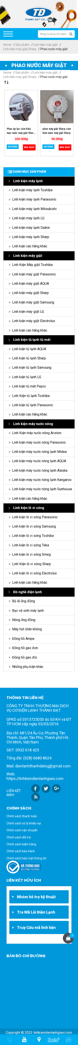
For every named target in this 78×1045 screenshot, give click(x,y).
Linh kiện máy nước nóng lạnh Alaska (39, 470)
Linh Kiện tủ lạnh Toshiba (31, 396)
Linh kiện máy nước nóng (33, 424)
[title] (24, 1040)
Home (7, 44)
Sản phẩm (22, 44)
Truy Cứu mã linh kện (36, 927)
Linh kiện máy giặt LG (28, 312)
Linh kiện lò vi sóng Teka (30, 545)
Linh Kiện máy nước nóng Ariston (36, 433)
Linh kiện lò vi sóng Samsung (34, 526)
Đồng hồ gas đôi (24, 657)
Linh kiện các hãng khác (29, 246)
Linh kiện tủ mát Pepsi (29, 386)
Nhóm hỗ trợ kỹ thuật (36, 897)
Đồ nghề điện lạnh (27, 592)
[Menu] (8, 34)
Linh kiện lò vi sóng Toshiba (33, 536)
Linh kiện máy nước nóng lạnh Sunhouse (42, 489)
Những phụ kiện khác (27, 667)
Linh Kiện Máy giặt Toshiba (32, 265)
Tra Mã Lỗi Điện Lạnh (36, 912)
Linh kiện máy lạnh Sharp (30, 237)
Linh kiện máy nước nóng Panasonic (39, 442)
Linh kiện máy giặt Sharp (19, 49)
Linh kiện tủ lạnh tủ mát (31, 340)
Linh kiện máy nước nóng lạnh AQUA (39, 461)
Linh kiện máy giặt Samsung (33, 302)
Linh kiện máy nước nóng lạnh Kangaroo (42, 480)
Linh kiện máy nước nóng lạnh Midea (39, 452)
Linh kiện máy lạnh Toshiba (32, 190)
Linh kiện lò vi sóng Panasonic (35, 517)
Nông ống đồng (23, 620)
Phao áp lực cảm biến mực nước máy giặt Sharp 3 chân (21, 133)
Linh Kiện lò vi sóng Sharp (31, 564)
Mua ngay (29, 147)
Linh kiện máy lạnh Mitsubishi (34, 209)
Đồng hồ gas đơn (25, 648)
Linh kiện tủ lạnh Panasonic (32, 405)
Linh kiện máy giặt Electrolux (33, 321)
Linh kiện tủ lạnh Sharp (29, 358)
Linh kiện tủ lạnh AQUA (29, 349)
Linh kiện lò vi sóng (28, 508)
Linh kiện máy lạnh (28, 181)
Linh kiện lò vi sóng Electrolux (34, 573)
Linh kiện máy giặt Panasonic (34, 274)
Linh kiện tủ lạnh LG (26, 377)
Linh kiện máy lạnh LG (28, 218)
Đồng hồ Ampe (23, 639)
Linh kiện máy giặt (45, 44)
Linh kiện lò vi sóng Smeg (31, 554)
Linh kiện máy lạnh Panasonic (34, 199)
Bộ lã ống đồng (23, 601)
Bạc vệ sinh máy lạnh (28, 611)
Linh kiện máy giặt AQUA (30, 283)
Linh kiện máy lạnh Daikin (31, 228)
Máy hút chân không (27, 629)
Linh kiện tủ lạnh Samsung (31, 367)
